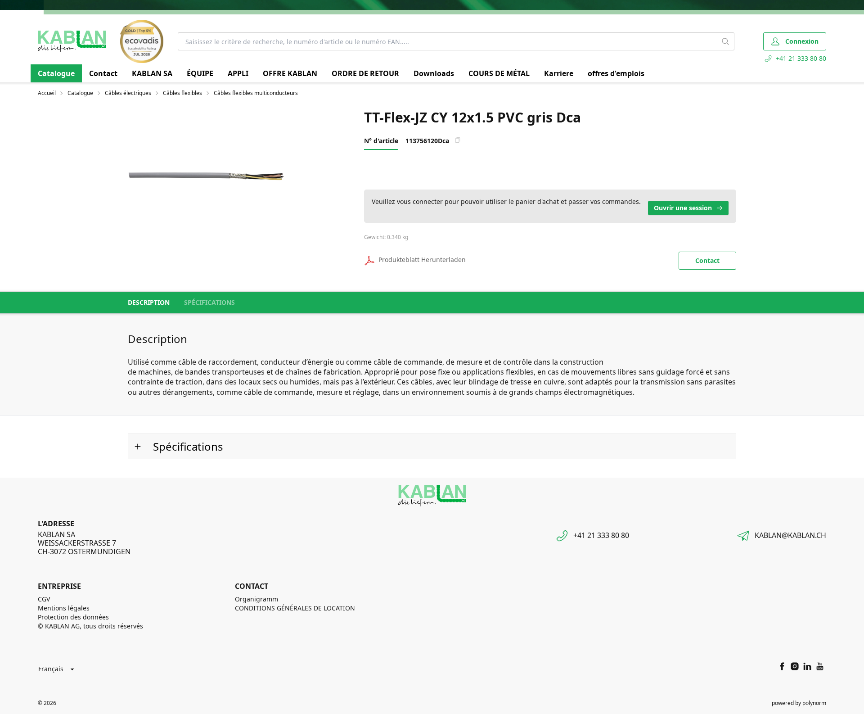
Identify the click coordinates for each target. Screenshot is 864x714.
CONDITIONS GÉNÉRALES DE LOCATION (295, 608)
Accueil (47, 93)
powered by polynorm (799, 703)
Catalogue (56, 73)
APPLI (238, 73)
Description (149, 302)
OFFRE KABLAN (290, 73)
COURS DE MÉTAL (499, 73)
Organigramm (256, 599)
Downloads (434, 73)
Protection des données (73, 617)
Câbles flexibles (182, 93)
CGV (44, 599)
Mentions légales (64, 608)
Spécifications (209, 302)
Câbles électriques (128, 93)
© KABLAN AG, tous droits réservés (90, 626)
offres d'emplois (616, 73)
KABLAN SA (152, 73)
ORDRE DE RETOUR (365, 73)
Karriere (558, 73)
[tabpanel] (215, 175)
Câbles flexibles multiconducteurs (256, 93)
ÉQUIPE (200, 73)
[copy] (457, 140)
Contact (103, 73)
